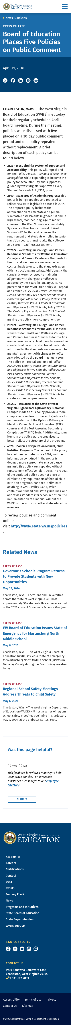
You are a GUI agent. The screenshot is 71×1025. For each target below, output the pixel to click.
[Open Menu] (65, 7)
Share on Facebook (13, 80)
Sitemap (27, 1006)
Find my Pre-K (15, 894)
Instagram (29, 949)
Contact (11, 875)
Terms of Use (33, 999)
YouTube (22, 949)
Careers (11, 863)
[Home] (31, 837)
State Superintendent (20, 919)
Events (10, 888)
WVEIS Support (15, 925)
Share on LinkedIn (20, 80)
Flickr (35, 949)
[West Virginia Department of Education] (17, 6)
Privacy (51, 999)
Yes (14, 766)
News (9, 900)
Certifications (15, 869)
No (25, 766)
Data (9, 881)
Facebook (8, 949)
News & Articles (16, 18)
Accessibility (11, 999)
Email (28, 80)
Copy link (35, 80)
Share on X (5, 80)
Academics (13, 857)
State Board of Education (22, 913)
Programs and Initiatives (22, 907)
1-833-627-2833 (19, 978)
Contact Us (10, 1006)
